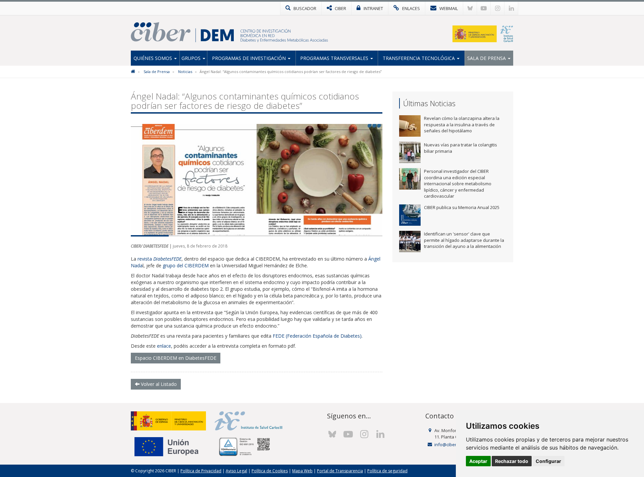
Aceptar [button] (478, 461)
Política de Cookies (270, 471)
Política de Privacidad (200, 471)
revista (159, 259)
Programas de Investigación (249, 58)
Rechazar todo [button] (511, 461)
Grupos (191, 58)
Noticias (185, 71)
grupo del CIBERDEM (186, 265)
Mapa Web (302, 471)
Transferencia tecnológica (419, 58)
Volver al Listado (158, 384)
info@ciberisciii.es (452, 444)
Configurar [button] (548, 461)
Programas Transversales (335, 58)
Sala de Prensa (487, 58)
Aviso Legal (236, 471)
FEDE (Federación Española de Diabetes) (317, 336)
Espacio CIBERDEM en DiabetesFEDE (175, 358)
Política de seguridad (387, 471)
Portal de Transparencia (340, 471)
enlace (164, 346)
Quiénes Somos (153, 58)
